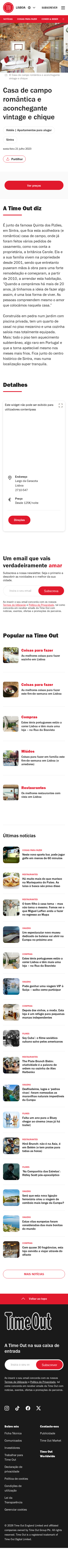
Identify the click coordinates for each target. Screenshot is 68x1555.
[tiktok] (17, 1408)
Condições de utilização (13, 1488)
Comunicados (13, 1441)
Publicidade (47, 1433)
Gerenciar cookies (16, 1510)
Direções (19, 520)
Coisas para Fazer (27, 19)
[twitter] (38, 1408)
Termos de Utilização (14, 605)
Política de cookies (16, 1479)
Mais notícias (34, 1274)
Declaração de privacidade (13, 1469)
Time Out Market (50, 1441)
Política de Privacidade (41, 605)
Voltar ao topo (38, 1299)
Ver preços (34, 186)
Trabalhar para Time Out (14, 1458)
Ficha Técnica (13, 1433)
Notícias (8, 19)
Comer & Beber (50, 19)
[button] (60, 405)
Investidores (12, 1448)
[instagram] (7, 1408)
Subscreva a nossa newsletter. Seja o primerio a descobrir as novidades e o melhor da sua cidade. (33, 577)
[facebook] (28, 1408)
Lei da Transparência (13, 1500)
